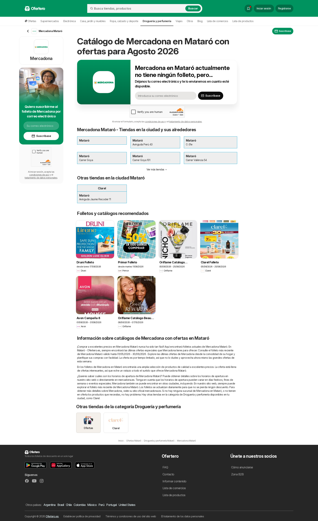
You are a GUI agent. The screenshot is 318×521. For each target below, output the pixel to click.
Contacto (168, 474)
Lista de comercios (217, 21)
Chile (69, 505)
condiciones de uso (155, 121)
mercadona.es (126, 379)
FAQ (165, 467)
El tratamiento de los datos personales (182, 516)
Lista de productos (242, 21)
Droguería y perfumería (196, 394)
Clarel (96, 398)
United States (127, 505)
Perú (101, 505)
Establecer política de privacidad (81, 516)
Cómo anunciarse (242, 467)
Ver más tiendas (155, 169)
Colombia (79, 505)
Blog (200, 21)
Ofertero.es (52, 516)
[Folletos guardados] (248, 8)
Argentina (49, 505)
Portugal (111, 505)
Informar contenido (174, 481)
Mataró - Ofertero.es (88, 350)
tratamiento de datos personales (185, 121)
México (92, 505)
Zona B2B (237, 474)
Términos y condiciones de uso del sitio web (130, 516)
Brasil (60, 505)
